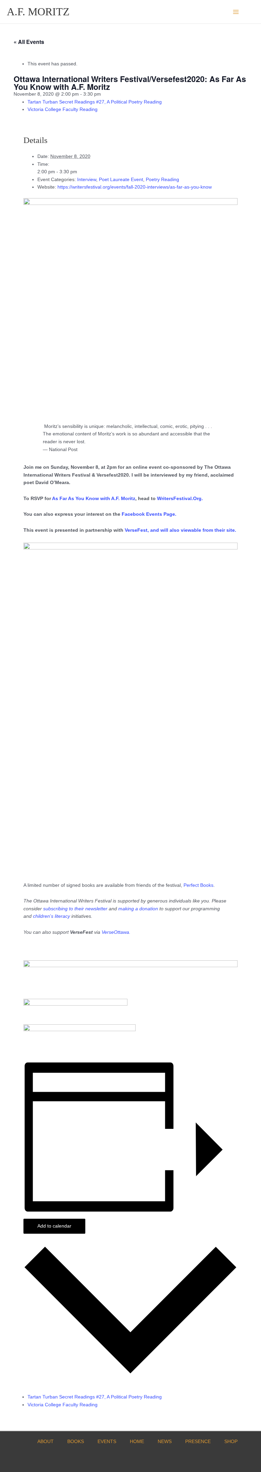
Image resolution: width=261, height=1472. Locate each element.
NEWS (165, 1441)
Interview (86, 179)
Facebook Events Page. (149, 514)
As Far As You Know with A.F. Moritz (93, 498)
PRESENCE (198, 1441)
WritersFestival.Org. (180, 498)
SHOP (231, 1441)
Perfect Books (198, 885)
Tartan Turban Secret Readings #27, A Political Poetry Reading (95, 102)
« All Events (29, 42)
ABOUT (45, 1441)
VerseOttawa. (116, 932)
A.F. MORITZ (38, 12)
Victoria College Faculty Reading (63, 109)
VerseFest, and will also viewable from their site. (180, 530)
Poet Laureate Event (121, 179)
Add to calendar (54, 1226)
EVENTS (107, 1441)
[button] (251, 11)
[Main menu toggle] (236, 12)
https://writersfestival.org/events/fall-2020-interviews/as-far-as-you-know (134, 187)
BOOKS (75, 1441)
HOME (137, 1441)
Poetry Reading (162, 179)
